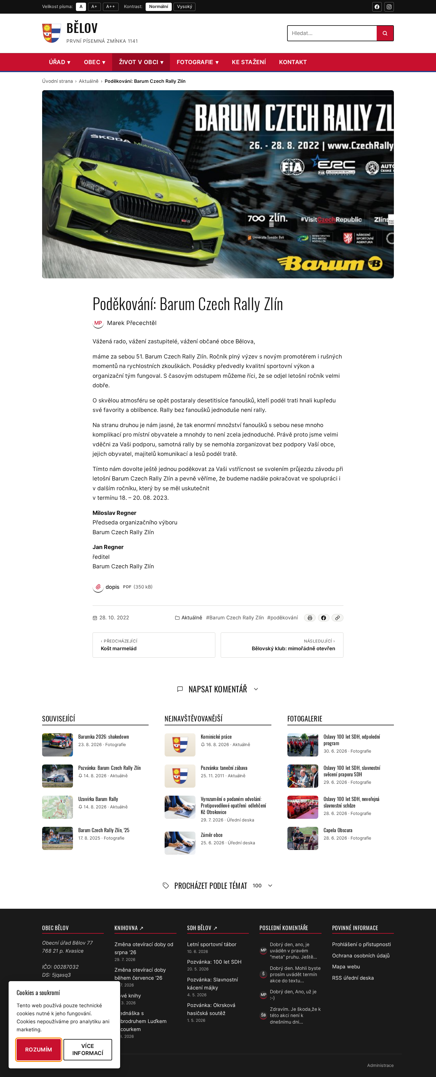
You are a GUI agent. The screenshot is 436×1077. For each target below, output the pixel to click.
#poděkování (282, 618)
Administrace (380, 1065)
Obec (95, 62)
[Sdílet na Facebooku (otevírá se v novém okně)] (324, 617)
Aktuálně (88, 81)
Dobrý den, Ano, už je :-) (293, 995)
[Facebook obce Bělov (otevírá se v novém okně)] (377, 7)
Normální (158, 6)
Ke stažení (249, 62)
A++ (110, 6)
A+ (94, 6)
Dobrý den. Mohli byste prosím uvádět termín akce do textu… (295, 974)
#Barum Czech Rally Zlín (235, 618)
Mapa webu (346, 967)
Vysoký (184, 6)
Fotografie (198, 62)
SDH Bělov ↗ (202, 928)
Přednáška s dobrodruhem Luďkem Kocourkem (140, 1021)
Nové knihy (127, 996)
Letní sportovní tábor (211, 944)
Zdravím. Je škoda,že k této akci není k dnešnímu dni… (295, 1015)
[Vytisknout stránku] (310, 617)
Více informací (87, 1049)
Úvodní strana (57, 81)
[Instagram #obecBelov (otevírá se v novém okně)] (389, 7)
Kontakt (293, 62)
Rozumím (38, 1049)
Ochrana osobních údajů (361, 956)
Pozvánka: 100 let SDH (214, 962)
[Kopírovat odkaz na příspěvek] (337, 617)
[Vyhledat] (385, 33)
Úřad (60, 62)
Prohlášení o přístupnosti (361, 944)
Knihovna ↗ (129, 928)
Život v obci (141, 62)
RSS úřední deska (353, 978)
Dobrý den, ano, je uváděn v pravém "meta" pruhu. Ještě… (293, 951)
